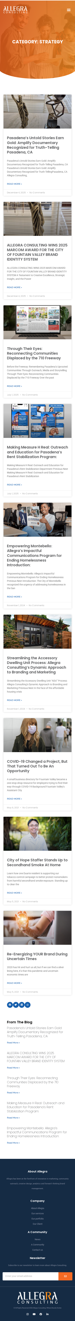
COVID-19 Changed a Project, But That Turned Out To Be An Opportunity (37, 766)
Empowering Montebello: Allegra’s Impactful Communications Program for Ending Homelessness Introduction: (34, 555)
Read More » (14, 184)
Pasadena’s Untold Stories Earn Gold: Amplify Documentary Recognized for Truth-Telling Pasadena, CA (35, 145)
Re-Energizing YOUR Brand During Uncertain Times (37, 956)
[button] (69, 10)
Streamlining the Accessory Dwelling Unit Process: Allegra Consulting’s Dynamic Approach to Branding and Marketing (36, 665)
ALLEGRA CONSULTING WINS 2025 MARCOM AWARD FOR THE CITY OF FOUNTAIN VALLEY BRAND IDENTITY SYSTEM (37, 252)
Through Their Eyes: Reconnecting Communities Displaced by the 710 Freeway (34, 353)
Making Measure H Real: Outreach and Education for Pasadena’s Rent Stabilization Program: (37, 452)
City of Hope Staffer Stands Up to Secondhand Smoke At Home (37, 862)
